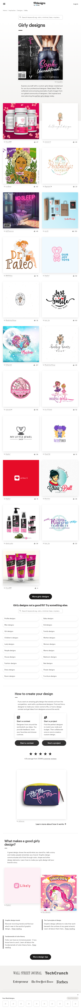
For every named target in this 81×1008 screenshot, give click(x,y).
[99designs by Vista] (39, 4)
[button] (78, 995)
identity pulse (9, 543)
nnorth (46, 231)
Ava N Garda (48, 409)
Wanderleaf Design (11, 320)
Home (5, 10)
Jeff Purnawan (10, 231)
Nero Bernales (46, 912)
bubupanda (9, 365)
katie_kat (47, 320)
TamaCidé (47, 454)
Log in (75, 4)
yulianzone (21, 821)
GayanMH (8, 142)
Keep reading (17, 929)
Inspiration (12, 10)
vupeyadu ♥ (9, 409)
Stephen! (47, 276)
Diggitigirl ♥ (48, 186)
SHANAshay (9, 276)
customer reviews (50, 759)
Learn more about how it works (50, 824)
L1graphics (60, 82)
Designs (20, 10)
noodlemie (8, 186)
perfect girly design (42, 96)
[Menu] (4, 4)
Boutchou (47, 499)
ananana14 (48, 142)
